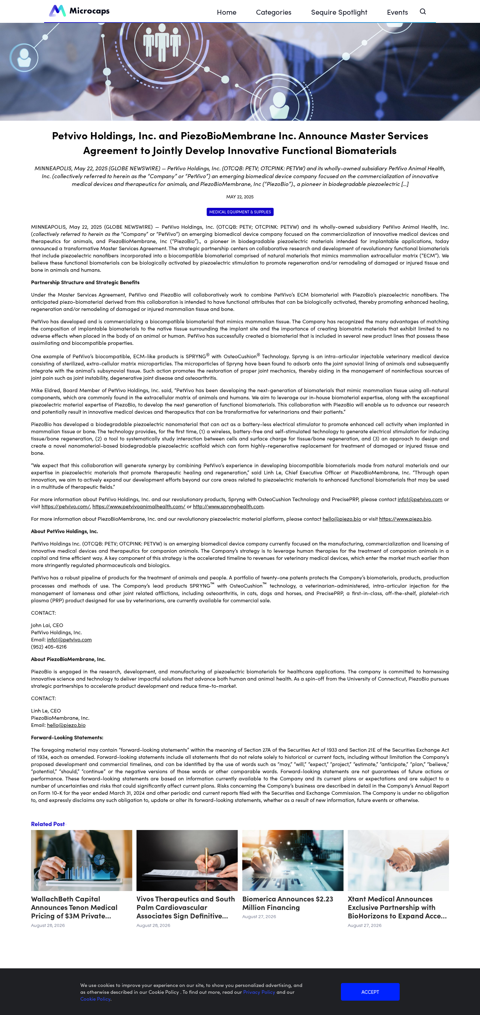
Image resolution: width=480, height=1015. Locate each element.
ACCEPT (370, 991)
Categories (274, 12)
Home (226, 12)
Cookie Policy (95, 998)
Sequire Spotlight (339, 12)
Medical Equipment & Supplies (240, 211)
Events (397, 12)
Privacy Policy (260, 991)
